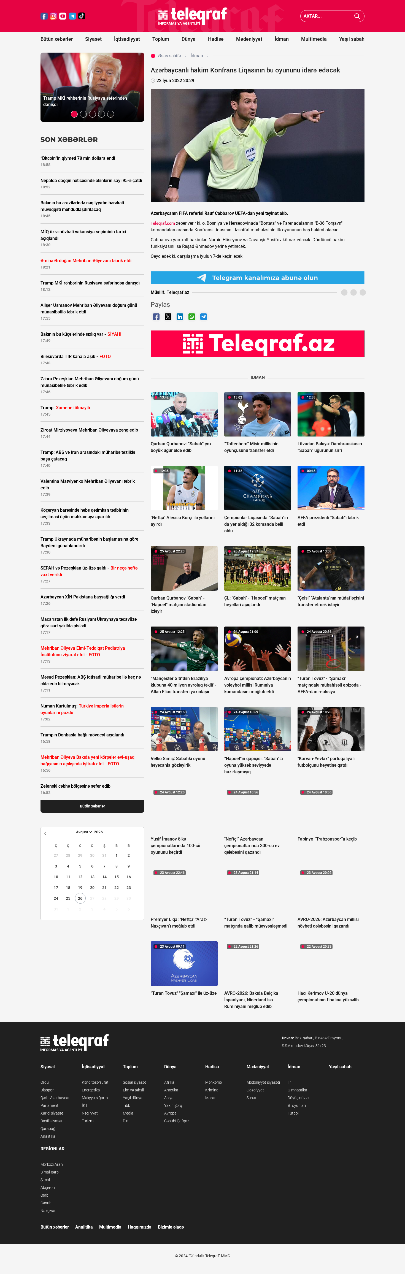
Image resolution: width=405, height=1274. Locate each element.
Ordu (44, 1082)
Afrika (169, 1082)
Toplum (160, 39)
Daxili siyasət (51, 1121)
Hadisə (216, 39)
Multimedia (314, 39)
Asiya (169, 1098)
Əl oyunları (297, 1105)
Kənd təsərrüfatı (95, 1082)
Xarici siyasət (51, 1113)
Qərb (44, 1195)
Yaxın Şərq (173, 1105)
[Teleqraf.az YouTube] (62, 16)
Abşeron (47, 1187)
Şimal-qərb (49, 1172)
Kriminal (212, 1090)
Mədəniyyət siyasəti (263, 1082)
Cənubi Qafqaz (176, 1121)
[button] (74, 114)
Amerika (171, 1090)
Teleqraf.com (163, 223)
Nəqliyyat (90, 1113)
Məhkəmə (213, 1082)
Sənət (251, 1098)
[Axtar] (357, 16)
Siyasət (93, 39)
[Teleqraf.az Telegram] (72, 16)
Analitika (47, 1136)
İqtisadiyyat (127, 39)
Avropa (170, 1113)
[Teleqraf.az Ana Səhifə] (192, 16)
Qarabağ (47, 1128)
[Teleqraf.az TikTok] (81, 16)
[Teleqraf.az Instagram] (53, 16)
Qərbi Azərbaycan (55, 1098)
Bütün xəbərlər (56, 39)
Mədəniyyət (249, 39)
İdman (282, 39)
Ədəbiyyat (255, 1090)
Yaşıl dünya (132, 1098)
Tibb (126, 1105)
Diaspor (47, 1090)
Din (125, 1121)
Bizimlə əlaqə (171, 1227)
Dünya (189, 39)
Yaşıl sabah (351, 39)
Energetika (91, 1090)
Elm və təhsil (133, 1090)
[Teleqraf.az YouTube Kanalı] (257, 343)
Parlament (49, 1105)
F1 (290, 1082)
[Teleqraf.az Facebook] (44, 16)
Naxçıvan (48, 1210)
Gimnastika (297, 1090)
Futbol (293, 1113)
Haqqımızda (140, 1227)
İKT (85, 1105)
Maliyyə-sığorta (95, 1098)
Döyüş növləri (299, 1098)
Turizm (87, 1121)
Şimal (45, 1180)
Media (128, 1113)
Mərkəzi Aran (51, 1164)
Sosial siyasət (134, 1082)
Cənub (46, 1203)
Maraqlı (211, 1098)
